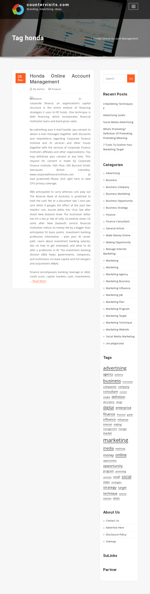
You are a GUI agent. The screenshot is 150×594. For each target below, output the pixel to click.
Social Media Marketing (120, 336)
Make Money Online (118, 235)
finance (109, 413)
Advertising (113, 173)
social (126, 476)
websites (107, 498)
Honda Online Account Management (115, 38)
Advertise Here (115, 527)
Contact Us (112, 520)
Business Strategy (117, 207)
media (108, 448)
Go (131, 78)
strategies (116, 482)
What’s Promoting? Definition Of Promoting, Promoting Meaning (118, 133)
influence (109, 419)
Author (39, 89)
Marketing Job (114, 295)
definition (118, 397)
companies (110, 386)
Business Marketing (118, 194)
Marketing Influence (118, 288)
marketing (115, 440)
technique (110, 493)
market (107, 433)
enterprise (123, 407)
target (122, 488)
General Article (115, 228)
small (116, 477)
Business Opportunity (119, 200)
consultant (110, 392)
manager (123, 429)
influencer (122, 419)
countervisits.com (48, 4)
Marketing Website (117, 329)
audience (119, 374)
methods (120, 448)
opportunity (113, 465)
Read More (39, 281)
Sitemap (111, 541)
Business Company (117, 187)
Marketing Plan (115, 302)
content (123, 392)
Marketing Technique (119, 322)
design (119, 402)
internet (107, 424)
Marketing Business (118, 281)
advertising (115, 368)
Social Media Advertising (118, 122)
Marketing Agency (117, 274)
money (108, 455)
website (122, 494)
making (118, 424)
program (108, 471)
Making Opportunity (118, 242)
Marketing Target (116, 315)
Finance (56, 89)
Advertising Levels (114, 115)
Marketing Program (118, 309)
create (106, 397)
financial (121, 414)
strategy (110, 487)
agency (108, 374)
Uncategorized (115, 343)
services (107, 477)
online (121, 454)
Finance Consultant (118, 221)
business (112, 381)
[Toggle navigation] (133, 6)
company (123, 386)
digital (108, 407)
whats (116, 498)
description (109, 401)
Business (111, 180)
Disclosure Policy (116, 534)
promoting (120, 471)
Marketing (112, 260)
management (110, 428)
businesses (128, 381)
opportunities (110, 460)
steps (106, 482)
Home (85, 38)
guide (130, 414)
